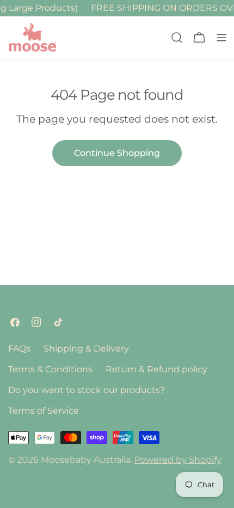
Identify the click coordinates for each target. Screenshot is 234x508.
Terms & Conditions (50, 369)
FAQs (19, 348)
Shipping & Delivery (86, 348)
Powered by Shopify (177, 460)
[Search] (177, 38)
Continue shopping (117, 153)
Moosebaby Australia (86, 460)
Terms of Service (43, 411)
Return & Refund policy (156, 369)
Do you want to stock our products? (86, 390)
